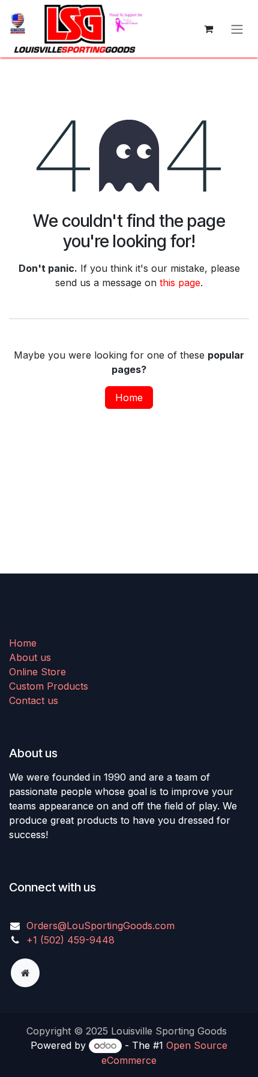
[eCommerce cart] (208, 29)
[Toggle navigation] (237, 28)
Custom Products (48, 686)
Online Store (37, 672)
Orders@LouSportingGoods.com (100, 926)
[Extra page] (25, 972)
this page (180, 283)
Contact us (33, 700)
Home (129, 398)
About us (30, 657)
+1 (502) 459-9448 (70, 940)
